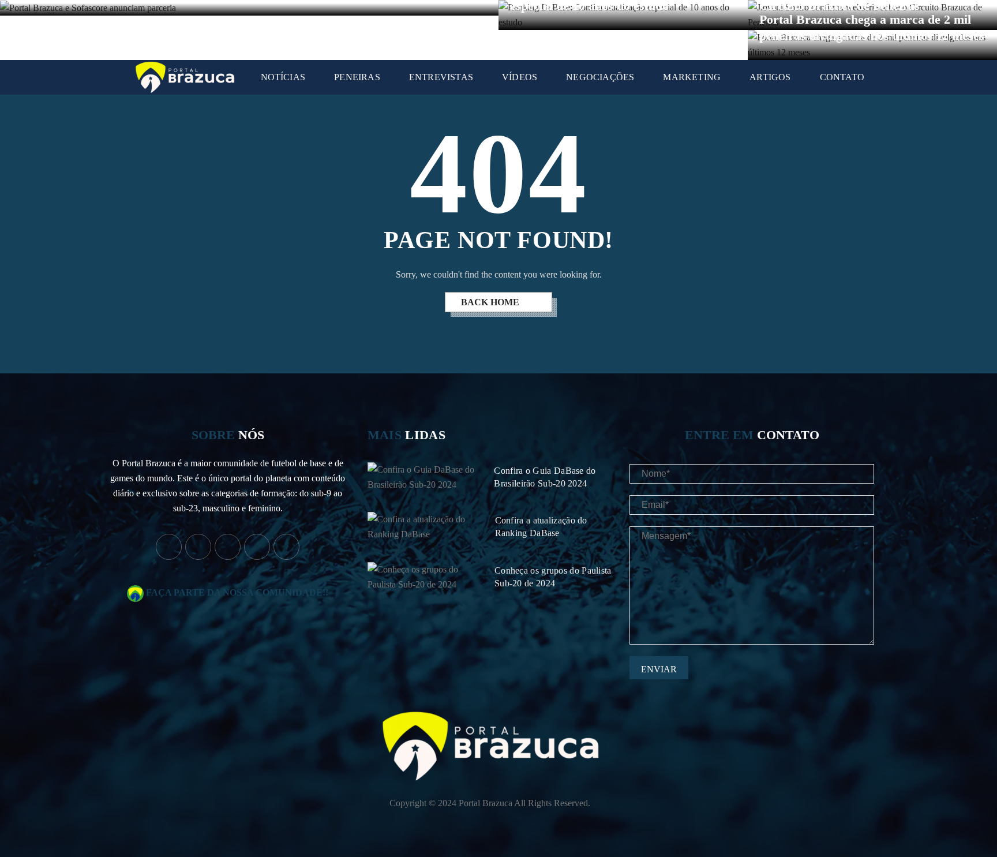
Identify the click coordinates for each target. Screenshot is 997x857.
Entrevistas (441, 77)
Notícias (283, 77)
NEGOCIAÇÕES (600, 77)
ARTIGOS (769, 77)
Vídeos (519, 77)
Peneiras (357, 77)
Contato (842, 77)
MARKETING (692, 77)
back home (491, 302)
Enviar (659, 669)
